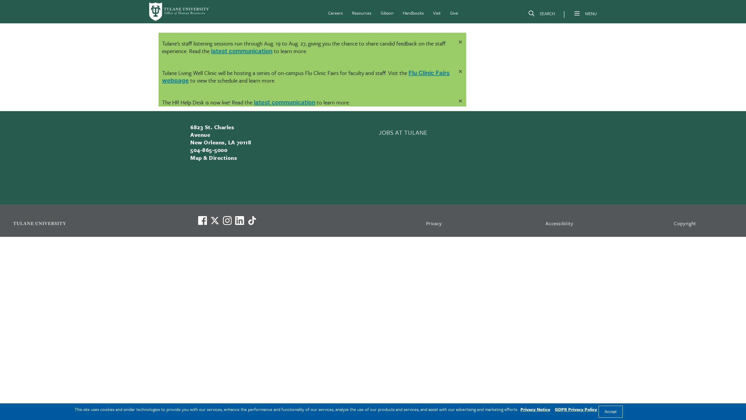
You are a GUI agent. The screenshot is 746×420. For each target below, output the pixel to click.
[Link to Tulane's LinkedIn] (239, 220)
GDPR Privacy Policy (576, 409)
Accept (611, 412)
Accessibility (559, 223)
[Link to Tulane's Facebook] (227, 220)
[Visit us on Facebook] (202, 220)
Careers (335, 13)
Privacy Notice (535, 409)
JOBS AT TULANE (403, 132)
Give (454, 13)
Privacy (434, 223)
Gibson (387, 13)
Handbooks (413, 13)
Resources (361, 13)
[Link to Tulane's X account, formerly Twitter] (214, 220)
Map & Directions (213, 158)
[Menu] (576, 13)
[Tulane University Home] (97, 223)
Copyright (685, 223)
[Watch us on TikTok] (252, 220)
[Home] (179, 11)
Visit (437, 13)
